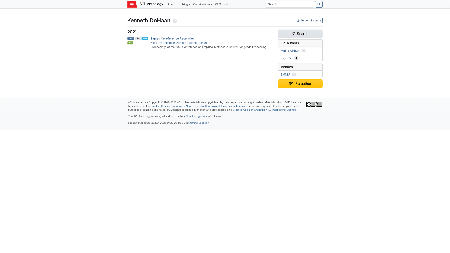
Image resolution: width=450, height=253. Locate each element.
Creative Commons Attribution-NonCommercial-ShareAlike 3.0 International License (198, 106)
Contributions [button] (201, 4)
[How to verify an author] (174, 20)
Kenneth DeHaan (175, 42)
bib (137, 38)
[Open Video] (130, 42)
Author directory (311, 20)
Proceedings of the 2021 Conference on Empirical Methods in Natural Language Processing (208, 47)
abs (145, 38)
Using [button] (184, 4)
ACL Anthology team (195, 116)
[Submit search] (319, 4)
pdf (131, 38)
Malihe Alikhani (197, 42)
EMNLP (286, 74)
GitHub (223, 4)
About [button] (171, 4)
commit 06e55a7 (198, 122)
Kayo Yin (156, 42)
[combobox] (290, 4)
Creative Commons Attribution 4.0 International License (264, 109)
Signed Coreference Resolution (172, 38)
